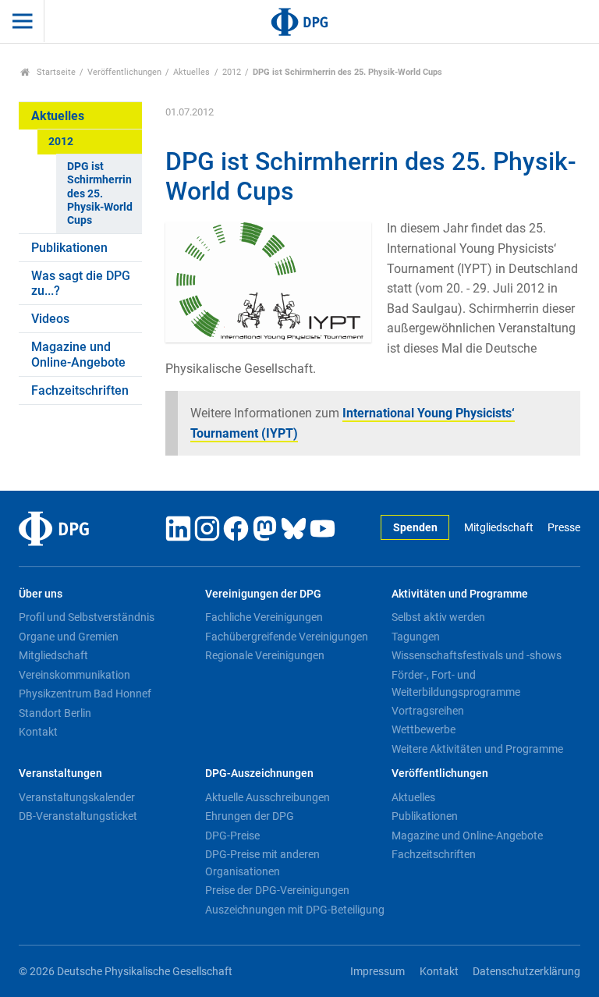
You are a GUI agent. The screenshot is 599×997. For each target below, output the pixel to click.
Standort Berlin (55, 713)
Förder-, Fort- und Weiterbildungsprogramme (456, 683)
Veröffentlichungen (124, 72)
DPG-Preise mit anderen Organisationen (262, 863)
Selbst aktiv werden (438, 617)
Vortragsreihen (428, 710)
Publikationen (69, 247)
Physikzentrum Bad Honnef (85, 693)
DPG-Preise (232, 835)
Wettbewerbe (423, 729)
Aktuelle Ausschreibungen (267, 797)
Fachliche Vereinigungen (264, 617)
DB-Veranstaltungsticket (78, 816)
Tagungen (416, 636)
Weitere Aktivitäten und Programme (477, 749)
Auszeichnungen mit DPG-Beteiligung (295, 909)
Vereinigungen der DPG (263, 594)
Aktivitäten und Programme (460, 594)
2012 (231, 72)
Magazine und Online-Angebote (78, 354)
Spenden (415, 527)
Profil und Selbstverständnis (86, 617)
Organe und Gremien (69, 636)
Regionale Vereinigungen (264, 655)
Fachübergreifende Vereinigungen (286, 636)
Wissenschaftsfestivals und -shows (477, 655)
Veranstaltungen (60, 773)
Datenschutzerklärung (526, 971)
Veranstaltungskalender (77, 797)
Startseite (55, 72)
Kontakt (38, 732)
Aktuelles (191, 72)
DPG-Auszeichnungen (259, 773)
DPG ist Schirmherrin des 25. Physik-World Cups (100, 193)
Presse (564, 527)
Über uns (40, 594)
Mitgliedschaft (498, 527)
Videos (50, 318)
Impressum (377, 971)
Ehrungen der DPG (249, 816)
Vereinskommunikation (74, 675)
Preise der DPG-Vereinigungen (277, 890)
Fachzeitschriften (80, 390)
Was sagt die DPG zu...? (80, 283)
